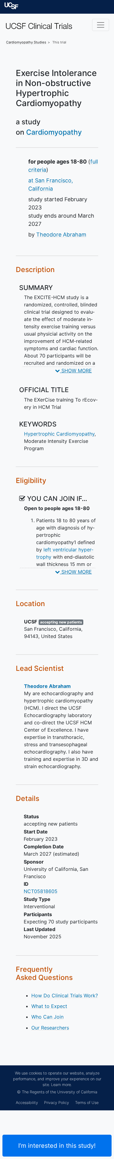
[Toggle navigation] (100, 25)
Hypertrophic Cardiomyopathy (59, 434)
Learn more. (61, 1084)
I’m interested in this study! (57, 1145)
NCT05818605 (40, 891)
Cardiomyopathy (54, 132)
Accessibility (27, 1102)
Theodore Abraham (61, 234)
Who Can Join (47, 1017)
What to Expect (49, 1006)
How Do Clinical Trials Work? (64, 995)
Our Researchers (50, 1028)
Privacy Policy (56, 1102)
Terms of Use (86, 1102)
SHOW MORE (76, 370)
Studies (26, 42)
